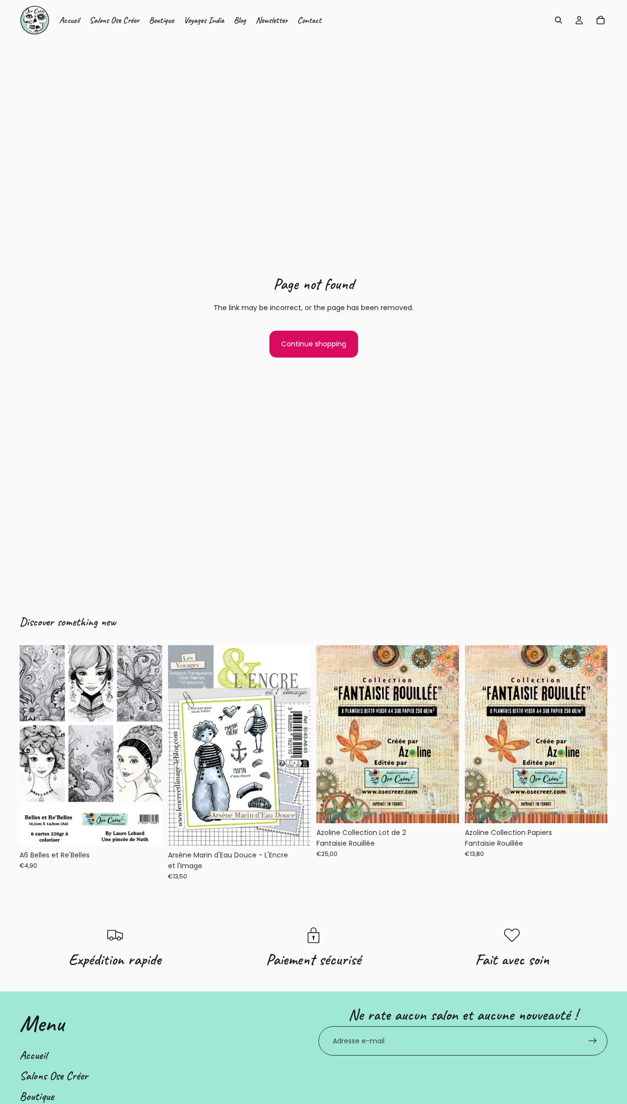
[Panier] (600, 20)
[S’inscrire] (592, 1041)
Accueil (33, 1055)
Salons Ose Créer (54, 1075)
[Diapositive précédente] (331, 734)
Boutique (37, 1096)
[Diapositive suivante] (444, 734)
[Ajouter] (147, 830)
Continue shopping (313, 344)
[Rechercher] (558, 20)
